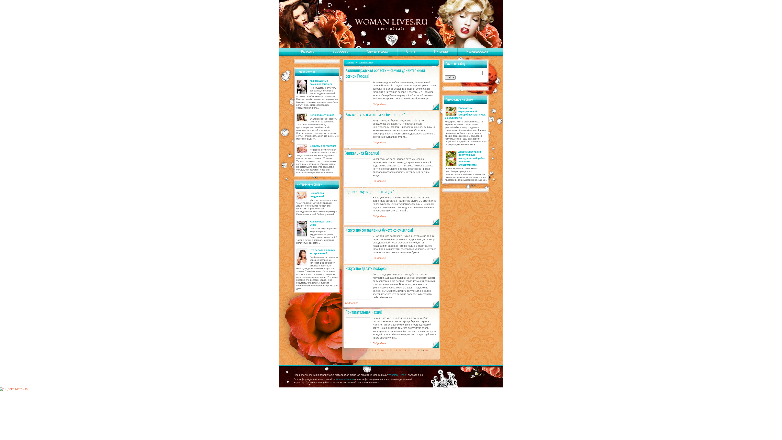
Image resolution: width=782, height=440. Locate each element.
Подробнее (379, 104)
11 (386, 350)
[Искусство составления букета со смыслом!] (379, 230)
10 (382, 350)
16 (408, 350)
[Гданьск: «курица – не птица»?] (369, 191)
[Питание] (441, 51)
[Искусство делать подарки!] (366, 268)
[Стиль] (411, 51)
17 (413, 350)
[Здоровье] (341, 51)
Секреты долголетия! (323, 146)
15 (404, 350)
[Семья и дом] (377, 51)
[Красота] (308, 51)
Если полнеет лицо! (322, 115)
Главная (350, 62)
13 (395, 350)
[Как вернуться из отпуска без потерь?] (375, 114)
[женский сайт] (391, 24)
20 (426, 350)
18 (417, 350)
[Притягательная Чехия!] (363, 312)
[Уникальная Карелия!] (362, 153)
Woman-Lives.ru (398, 375)
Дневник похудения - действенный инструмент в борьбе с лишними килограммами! (472, 158)
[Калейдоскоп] (477, 51)
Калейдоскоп (366, 62)
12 (391, 350)
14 (400, 350)
